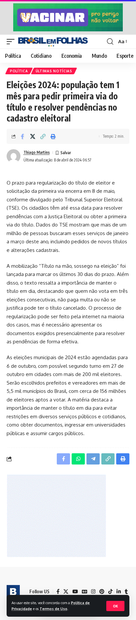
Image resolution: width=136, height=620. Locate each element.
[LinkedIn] (118, 591)
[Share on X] (32, 136)
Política (19, 71)
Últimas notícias (54, 71)
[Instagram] (93, 591)
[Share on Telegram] (93, 459)
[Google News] (84, 591)
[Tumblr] (126, 591)
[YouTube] (75, 591)
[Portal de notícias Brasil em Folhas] (53, 42)
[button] (115, 606)
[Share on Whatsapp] (78, 459)
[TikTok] (110, 591)
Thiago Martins (36, 152)
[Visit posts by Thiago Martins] (13, 156)
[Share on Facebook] (22, 136)
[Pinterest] (102, 591)
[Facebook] (58, 591)
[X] (66, 591)
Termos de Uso (53, 608)
